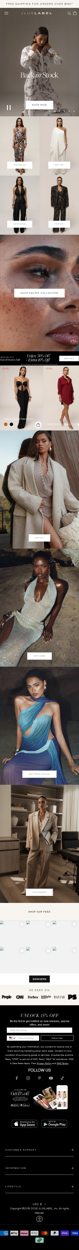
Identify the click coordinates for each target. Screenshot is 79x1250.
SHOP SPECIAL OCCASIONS (39, 773)
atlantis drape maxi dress (18, 418)
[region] (39, 62)
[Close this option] (39, 1219)
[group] (39, 358)
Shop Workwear (39, 892)
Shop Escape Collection (39, 292)
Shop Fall (39, 537)
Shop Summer (39, 655)
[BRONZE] (6, 424)
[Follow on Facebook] (16, 1077)
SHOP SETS (59, 223)
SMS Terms (62, 1063)
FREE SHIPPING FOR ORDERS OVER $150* (39, 3)
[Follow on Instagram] (28, 1077)
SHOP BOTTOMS (20, 223)
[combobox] (11, 1037)
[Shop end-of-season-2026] (39, 62)
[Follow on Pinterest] (39, 1077)
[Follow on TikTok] (62, 1077)
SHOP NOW (39, 104)
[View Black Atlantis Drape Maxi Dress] (21, 397)
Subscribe (57, 1038)
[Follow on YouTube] (51, 1077)
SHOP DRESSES (20, 164)
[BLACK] (12, 424)
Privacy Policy (44, 1063)
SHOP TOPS (59, 164)
